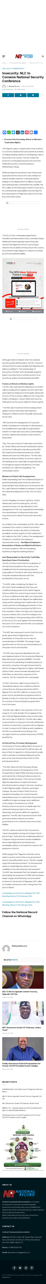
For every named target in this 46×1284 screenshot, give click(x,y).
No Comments (9, 89)
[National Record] (24, 56)
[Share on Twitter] (20, 95)
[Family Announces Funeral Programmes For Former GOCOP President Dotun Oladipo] (23, 1048)
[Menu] (3, 56)
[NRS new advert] (23, 313)
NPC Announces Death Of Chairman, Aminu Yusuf (20, 1103)
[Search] (42, 56)
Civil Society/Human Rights (13, 68)
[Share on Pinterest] (33, 95)
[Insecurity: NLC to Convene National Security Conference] (23, 113)
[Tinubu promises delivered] (23, 1170)
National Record (14, 86)
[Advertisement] (23, 26)
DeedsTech (6, 1277)
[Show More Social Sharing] (42, 95)
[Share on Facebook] (8, 95)
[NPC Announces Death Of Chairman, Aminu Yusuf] (23, 1013)
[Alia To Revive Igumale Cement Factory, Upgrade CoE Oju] (23, 977)
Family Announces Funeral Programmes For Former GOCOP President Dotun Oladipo (21, 1064)
